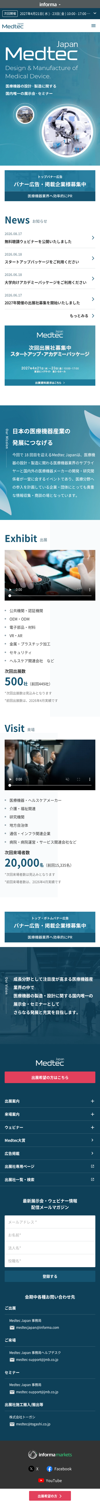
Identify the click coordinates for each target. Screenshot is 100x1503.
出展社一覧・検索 (19, 1179)
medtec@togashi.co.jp (33, 1423)
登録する (50, 1276)
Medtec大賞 (15, 1140)
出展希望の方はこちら (50, 1077)
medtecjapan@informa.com (37, 1327)
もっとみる (79, 315)
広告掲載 (12, 1153)
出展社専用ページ (19, 1166)
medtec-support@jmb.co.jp (37, 1359)
